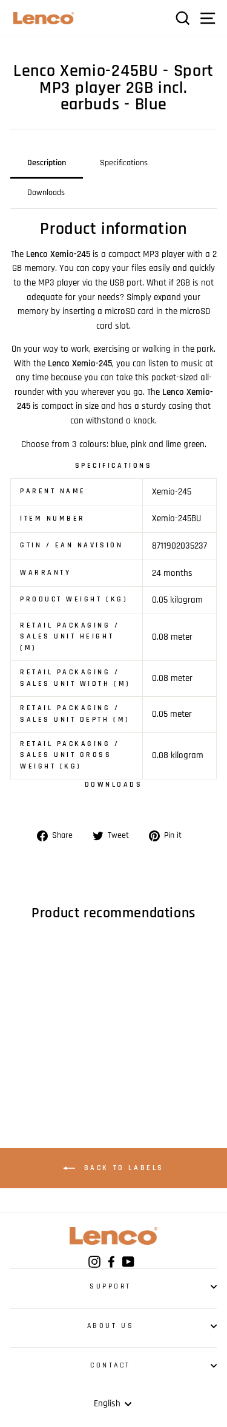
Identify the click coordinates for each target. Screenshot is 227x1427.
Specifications (124, 162)
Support (110, 1286)
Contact (110, 1365)
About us (110, 1325)
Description (46, 162)
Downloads (46, 192)
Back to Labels (122, 1168)
